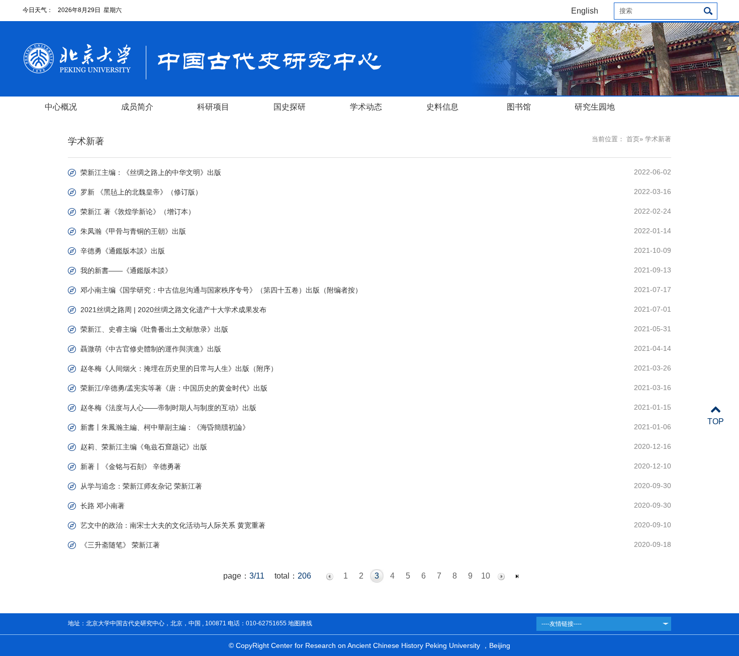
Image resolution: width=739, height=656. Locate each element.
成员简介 (137, 107)
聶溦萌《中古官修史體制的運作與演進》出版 (150, 349)
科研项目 (213, 107)
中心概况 (61, 107)
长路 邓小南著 (102, 506)
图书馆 (519, 107)
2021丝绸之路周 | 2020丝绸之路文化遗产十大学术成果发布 (173, 310)
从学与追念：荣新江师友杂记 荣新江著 (141, 486)
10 (485, 576)
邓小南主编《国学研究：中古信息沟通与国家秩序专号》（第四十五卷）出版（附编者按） (221, 290)
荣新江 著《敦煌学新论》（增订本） (137, 212)
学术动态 (366, 107)
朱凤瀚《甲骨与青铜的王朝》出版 (133, 231)
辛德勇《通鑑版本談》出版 (122, 251)
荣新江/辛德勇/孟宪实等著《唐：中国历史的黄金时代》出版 (173, 388)
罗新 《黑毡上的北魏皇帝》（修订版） (141, 192)
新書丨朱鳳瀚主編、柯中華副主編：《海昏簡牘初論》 (164, 427)
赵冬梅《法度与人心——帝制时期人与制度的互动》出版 (168, 408)
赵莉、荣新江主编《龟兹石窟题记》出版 (143, 447)
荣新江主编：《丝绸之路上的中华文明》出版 (150, 172)
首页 (632, 139)
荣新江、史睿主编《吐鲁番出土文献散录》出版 (154, 329)
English (584, 11)
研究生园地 (595, 107)
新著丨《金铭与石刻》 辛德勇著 (130, 466)
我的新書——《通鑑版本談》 (126, 270)
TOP (715, 421)
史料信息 (442, 107)
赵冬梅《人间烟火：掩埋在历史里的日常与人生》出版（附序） (179, 368)
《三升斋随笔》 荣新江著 (120, 545)
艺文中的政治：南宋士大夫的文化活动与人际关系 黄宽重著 (172, 525)
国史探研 (289, 107)
